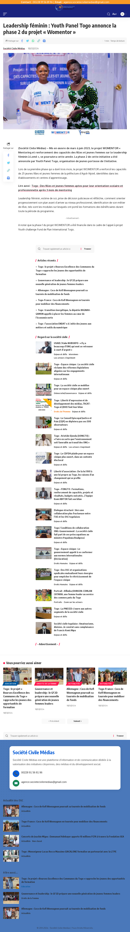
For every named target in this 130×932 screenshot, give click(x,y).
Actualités (74, 684)
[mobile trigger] (6, 14)
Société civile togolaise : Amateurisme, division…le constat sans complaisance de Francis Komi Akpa (74, 627)
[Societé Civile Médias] (65, 7)
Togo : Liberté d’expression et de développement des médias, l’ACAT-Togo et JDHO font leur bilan (72, 403)
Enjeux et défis (60, 354)
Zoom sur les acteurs (73, 602)
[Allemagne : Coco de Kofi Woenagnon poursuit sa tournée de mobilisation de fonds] (81, 676)
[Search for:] (60, 249)
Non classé (37, 841)
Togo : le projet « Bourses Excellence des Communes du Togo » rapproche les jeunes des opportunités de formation (65, 270)
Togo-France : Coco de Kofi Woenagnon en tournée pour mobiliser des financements (64, 821)
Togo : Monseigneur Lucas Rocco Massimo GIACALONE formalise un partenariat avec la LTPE (68, 851)
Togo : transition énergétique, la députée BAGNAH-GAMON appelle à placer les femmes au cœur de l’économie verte (63, 314)
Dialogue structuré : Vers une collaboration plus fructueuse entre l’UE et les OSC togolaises (72, 513)
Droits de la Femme (47, 684)
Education (10, 684)
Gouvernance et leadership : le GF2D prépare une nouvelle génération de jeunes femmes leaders (47, 696)
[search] (108, 14)
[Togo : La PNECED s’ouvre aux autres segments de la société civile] (44, 613)
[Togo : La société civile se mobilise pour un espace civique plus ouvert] (44, 390)
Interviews (73, 354)
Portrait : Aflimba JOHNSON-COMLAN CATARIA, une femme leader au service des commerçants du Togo (74, 594)
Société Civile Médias (14, 48)
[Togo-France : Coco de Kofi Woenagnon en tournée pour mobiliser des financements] (112, 676)
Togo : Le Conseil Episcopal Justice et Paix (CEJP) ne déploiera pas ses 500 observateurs (73, 421)
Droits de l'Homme (62, 411)
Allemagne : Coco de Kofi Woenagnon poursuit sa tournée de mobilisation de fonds (63, 806)
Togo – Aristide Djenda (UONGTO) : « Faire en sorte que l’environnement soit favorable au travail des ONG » (73, 439)
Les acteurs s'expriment (64, 357)
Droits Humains (61, 563)
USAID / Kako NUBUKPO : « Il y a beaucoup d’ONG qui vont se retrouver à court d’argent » (73, 346)
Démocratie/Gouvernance (65, 393)
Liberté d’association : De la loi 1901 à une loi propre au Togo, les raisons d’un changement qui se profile (74, 474)
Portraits (58, 602)
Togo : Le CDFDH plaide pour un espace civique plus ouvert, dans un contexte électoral (74, 456)
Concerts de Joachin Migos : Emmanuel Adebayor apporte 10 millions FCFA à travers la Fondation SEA (72, 836)
